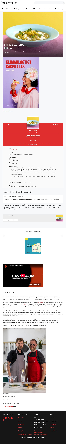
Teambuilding (5, 9)
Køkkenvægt (14, 149)
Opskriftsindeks (54, 431)
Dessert (37, 142)
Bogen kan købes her (8, 111)
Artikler (34, 9)
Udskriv (15, 220)
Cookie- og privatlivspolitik (25, 434)
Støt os (20, 421)
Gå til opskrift (8, 220)
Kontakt (46, 9)
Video (41, 9)
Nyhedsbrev (53, 424)
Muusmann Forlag (14, 47)
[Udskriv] (8, 124)
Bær (29, 142)
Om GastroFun (53, 9)
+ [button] (36, 132)
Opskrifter (25, 9)
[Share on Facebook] (56, 124)
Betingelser (21, 431)
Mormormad (42, 142)
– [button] (29, 132)
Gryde (12, 151)
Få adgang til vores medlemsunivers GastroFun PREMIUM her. (40, 432)
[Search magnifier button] (63, 3)
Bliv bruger (21, 424)
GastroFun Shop (15, 9)
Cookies (52, 427)
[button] (57, 124)
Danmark (32, 142)
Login (62, 9)
